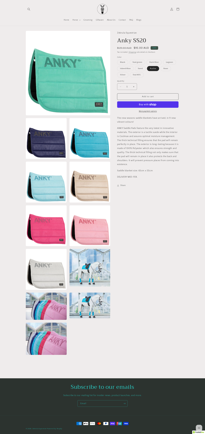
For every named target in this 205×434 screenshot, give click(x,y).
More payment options (148, 111)
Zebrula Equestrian (39, 429)
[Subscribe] (124, 403)
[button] (29, 9)
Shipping (132, 52)
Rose (167, 69)
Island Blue (127, 69)
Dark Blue (155, 63)
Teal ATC (138, 75)
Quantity (120, 81)
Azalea (153, 69)
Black (124, 63)
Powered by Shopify (54, 429)
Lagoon (171, 63)
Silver (124, 75)
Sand (142, 69)
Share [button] (123, 185)
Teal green (138, 63)
